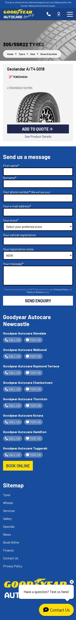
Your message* (13, 264)
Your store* (10, 220)
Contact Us (10, 558)
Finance (8, 550)
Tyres (6, 495)
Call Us (14, 340)
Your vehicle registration (19, 235)
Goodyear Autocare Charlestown (27, 382)
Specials (9, 526)
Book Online (11, 542)
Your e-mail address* (17, 206)
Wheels (8, 503)
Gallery (7, 518)
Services (9, 511)
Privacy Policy (61, 289)
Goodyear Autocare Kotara (23, 415)
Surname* (9, 178)
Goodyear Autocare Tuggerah (25, 448)
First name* (11, 165)
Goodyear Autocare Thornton (25, 399)
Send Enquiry (38, 300)
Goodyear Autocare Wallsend (25, 350)
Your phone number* (26, 192)
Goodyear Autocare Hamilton (24, 432)
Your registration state (18, 249)
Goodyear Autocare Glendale (24, 333)
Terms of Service (35, 292)
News (7, 534)
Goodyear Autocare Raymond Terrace (31, 366)
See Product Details (38, 136)
